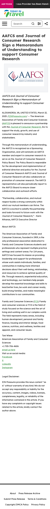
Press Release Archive (29, 493)
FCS (36, 301)
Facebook (7, 357)
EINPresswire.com (17, 116)
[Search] (33, 24)
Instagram (7, 367)
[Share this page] (46, 23)
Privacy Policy (38, 504)
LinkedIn (6, 364)
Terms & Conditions (37, 499)
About (13, 493)
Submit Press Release (14, 499)
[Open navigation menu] (4, 23)
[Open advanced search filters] (39, 24)
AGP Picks (7, 4)
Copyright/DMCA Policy (17, 504)
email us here (8, 349)
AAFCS (6, 123)
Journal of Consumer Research (25, 127)
